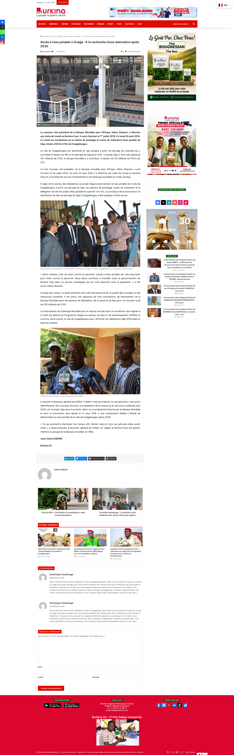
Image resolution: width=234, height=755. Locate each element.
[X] (2, 27)
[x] (164, 707)
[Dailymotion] (185, 707)
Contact (130, 704)
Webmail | (116, 706)
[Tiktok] (180, 707)
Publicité (108, 706)
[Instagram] (2, 41)
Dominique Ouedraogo (61, 574)
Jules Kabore (46, 51)
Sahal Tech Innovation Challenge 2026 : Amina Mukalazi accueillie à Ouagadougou (54, 551)
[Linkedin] (2, 36)
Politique (76, 24)
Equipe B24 (124, 706)
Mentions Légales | (107, 704)
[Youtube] (169, 707)
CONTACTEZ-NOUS (180, 24)
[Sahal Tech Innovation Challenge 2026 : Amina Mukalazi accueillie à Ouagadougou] (54, 537)
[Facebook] (2, 22)
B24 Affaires (190, 752)
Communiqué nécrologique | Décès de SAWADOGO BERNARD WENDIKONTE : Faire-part (179, 300)
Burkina (53, 24)
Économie (89, 24)
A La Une (52, 36)
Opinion (100, 24)
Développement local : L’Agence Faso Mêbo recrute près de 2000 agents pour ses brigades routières (89, 551)
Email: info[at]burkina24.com (117, 710)
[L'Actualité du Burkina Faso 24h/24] (51, 11)
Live (139, 24)
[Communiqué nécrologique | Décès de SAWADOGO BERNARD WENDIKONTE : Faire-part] (154, 300)
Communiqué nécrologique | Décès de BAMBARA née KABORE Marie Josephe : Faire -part (179, 311)
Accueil (42, 24)
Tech (119, 24)
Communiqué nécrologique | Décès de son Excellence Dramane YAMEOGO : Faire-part (179, 288)
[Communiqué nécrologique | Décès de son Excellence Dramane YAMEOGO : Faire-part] (154, 289)
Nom (40, 667)
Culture (129, 24)
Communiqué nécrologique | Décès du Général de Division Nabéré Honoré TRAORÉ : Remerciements (179, 276)
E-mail (41, 677)
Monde (65, 24)
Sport (110, 24)
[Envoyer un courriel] (52, 51)
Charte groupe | (121, 704)
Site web (95, 677)
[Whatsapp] (2, 32)
